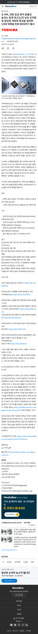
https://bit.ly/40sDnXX (12, 318)
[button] (2, 48)
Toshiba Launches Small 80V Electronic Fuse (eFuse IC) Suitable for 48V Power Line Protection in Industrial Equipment (25, 542)
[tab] (19, 601)
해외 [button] (32, 562)
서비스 (19, 605)
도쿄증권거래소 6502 (12, 41)
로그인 (9, 631)
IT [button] (3, 562)
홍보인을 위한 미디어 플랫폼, (18, 2)
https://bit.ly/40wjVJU (18, 344)
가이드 (19, 610)
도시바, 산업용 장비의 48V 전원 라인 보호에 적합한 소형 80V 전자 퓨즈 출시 (25, 532)
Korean (5, 11)
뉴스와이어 (29, 54)
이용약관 (21, 631)
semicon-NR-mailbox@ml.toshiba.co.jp (16, 491)
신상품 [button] (25, 562)
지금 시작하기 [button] (8, 581)
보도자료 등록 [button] (19, 595)
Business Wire (18, 54)
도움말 (19, 614)
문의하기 (19, 621)
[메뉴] (2, 6)
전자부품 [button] (17, 562)
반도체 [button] (9, 562)
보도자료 (19, 601)
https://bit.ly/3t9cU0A (17, 329)
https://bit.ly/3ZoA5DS (21, 294)
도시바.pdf (7, 448)
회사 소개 (15, 631)
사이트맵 (28, 631)
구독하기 (32, 525)
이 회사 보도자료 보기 (9, 550)
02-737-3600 (20, 618)
